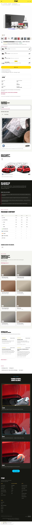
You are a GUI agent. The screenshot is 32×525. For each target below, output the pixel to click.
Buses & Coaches (3, 495)
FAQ (22, 491)
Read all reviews (3, 359)
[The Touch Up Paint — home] (16, 1)
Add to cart (16, 67)
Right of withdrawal (3, 505)
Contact (23, 498)
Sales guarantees (24, 496)
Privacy (2, 510)
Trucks (2, 493)
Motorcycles (2, 488)
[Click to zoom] (16, 21)
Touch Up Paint (5, 3)
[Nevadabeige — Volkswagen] (5, 38)
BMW (12, 486)
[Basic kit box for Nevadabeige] (2, 38)
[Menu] (1, 1)
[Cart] (30, 1)
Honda (12, 490)
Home (1, 3)
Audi (2, 247)
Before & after (24, 495)
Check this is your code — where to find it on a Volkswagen (9, 92)
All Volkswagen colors (4, 263)
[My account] (28, 1)
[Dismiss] (12, 522)
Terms (2, 503)
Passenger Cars (3, 486)
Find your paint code (24, 486)
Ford (11, 491)
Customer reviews (24, 493)
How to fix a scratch (24, 490)
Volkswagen (9, 3)
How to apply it (3, 93)
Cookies (2, 511)
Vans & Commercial (3, 491)
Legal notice (2, 502)
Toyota (12, 488)
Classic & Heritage (3, 490)
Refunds (2, 508)
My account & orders (24, 485)
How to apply (23, 488)
